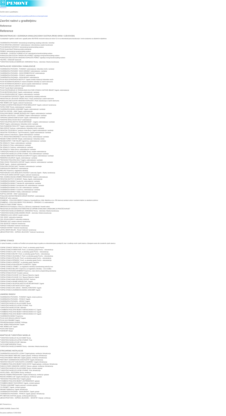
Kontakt (45, 16)
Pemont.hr (3, 7)
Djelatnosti (13, 16)
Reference (34, 16)
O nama (7, 16)
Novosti (29, 16)
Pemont (2, 16)
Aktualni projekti (22, 16)
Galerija (40, 16)
